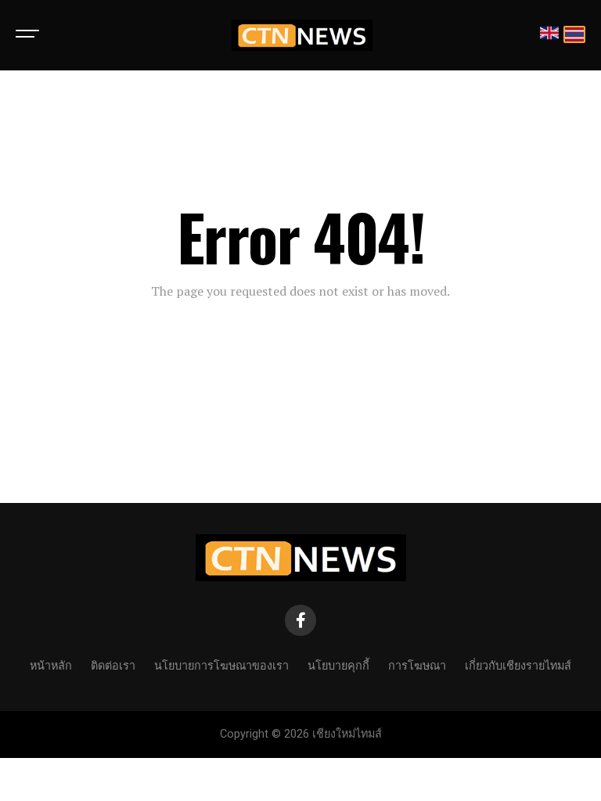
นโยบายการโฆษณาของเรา (221, 664)
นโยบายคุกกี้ (338, 664)
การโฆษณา (417, 664)
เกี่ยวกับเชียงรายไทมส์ (518, 664)
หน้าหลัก (51, 664)
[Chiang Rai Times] (302, 35)
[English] (549, 35)
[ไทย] (574, 35)
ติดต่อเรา (113, 664)
